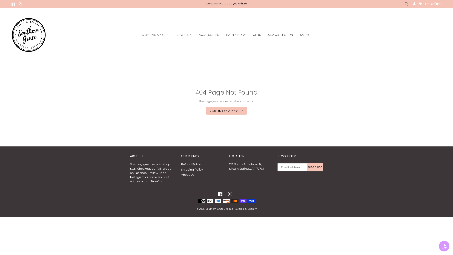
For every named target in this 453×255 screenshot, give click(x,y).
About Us (187, 174)
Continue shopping (224, 110)
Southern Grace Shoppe (219, 208)
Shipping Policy (192, 169)
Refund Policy (191, 164)
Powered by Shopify (245, 208)
